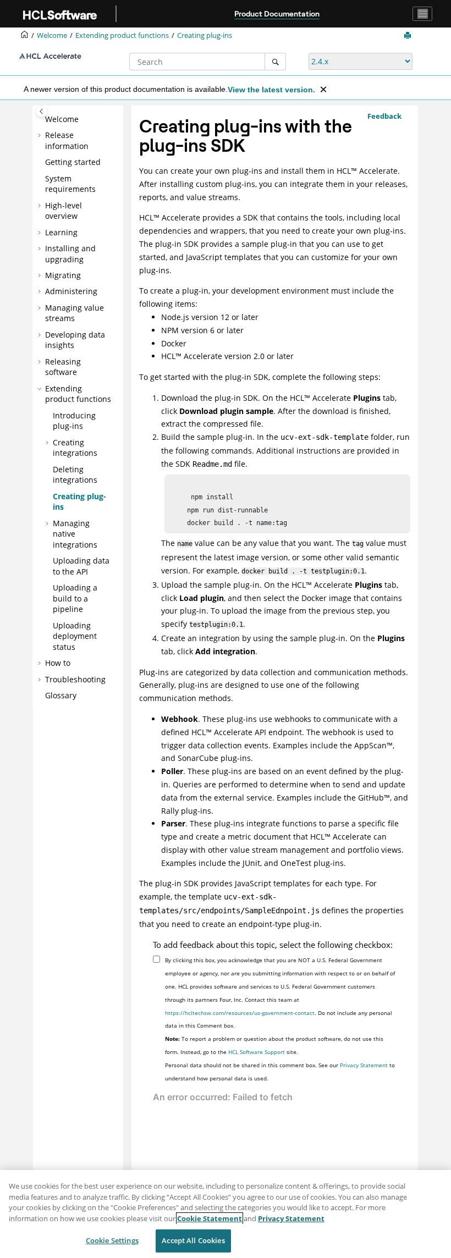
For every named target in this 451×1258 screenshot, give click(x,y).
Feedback (384, 116)
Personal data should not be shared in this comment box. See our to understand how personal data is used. (280, 1071)
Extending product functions (122, 35)
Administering (71, 291)
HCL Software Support (256, 1052)
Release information (67, 140)
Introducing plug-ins (74, 421)
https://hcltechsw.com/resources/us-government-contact (240, 1013)
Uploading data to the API (81, 566)
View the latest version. (271, 89)
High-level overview (63, 211)
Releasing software (63, 367)
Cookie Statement (209, 1218)
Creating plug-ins (204, 35)
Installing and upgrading (70, 253)
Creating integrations (75, 448)
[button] (40, 119)
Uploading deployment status (75, 636)
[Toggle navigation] (422, 14)
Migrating (63, 275)
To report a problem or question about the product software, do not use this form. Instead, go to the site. (274, 1045)
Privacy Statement (364, 1065)
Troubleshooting (75, 679)
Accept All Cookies (193, 1240)
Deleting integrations (75, 474)
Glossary (60, 695)
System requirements (70, 184)
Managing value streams (74, 313)
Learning (61, 232)
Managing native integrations (75, 534)
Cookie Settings (112, 1240)
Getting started (73, 162)
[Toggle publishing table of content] (41, 111)
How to (57, 663)
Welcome (62, 119)
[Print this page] (409, 36)
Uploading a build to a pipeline (75, 598)
